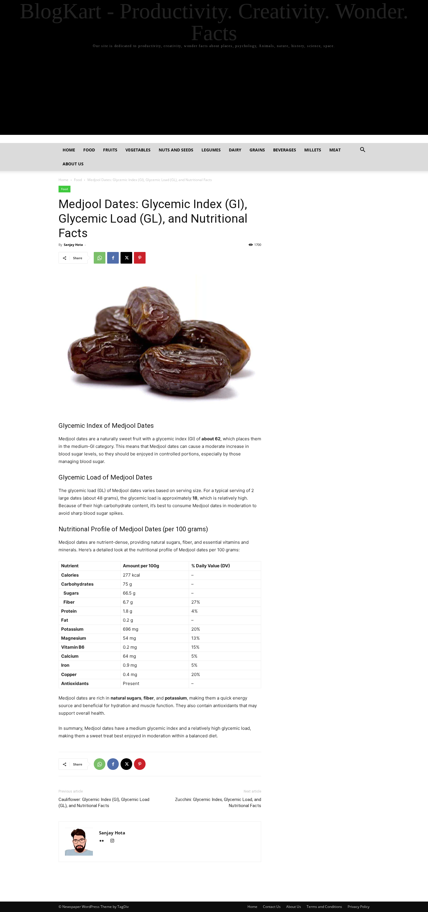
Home (69, 150)
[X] (126, 258)
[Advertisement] (214, 94)
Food (89, 150)
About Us (73, 164)
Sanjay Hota (73, 244)
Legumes (211, 150)
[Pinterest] (140, 258)
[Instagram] (114, 841)
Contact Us (272, 906)
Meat (335, 150)
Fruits (110, 150)
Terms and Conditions (324, 906)
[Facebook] (113, 258)
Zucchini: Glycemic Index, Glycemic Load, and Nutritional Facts (218, 802)
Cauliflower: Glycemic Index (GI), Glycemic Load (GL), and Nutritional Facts (104, 802)
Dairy (235, 150)
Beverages (284, 150)
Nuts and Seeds (176, 150)
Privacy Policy (358, 906)
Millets (312, 150)
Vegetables (138, 150)
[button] (362, 150)
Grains (257, 150)
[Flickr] (104, 841)
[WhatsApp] (99, 258)
